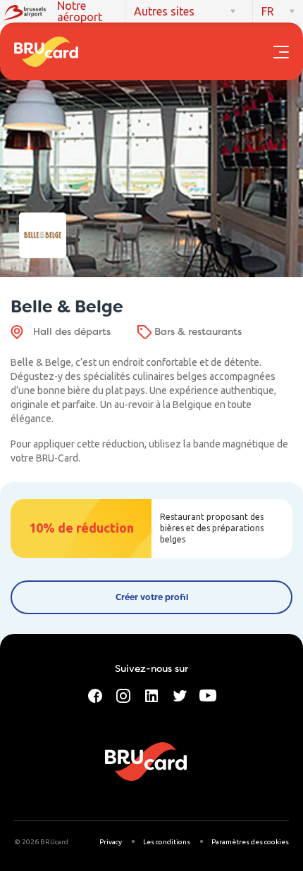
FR (267, 11)
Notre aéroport (79, 11)
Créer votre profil (152, 597)
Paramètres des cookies (250, 842)
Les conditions (166, 842)
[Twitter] (179, 694)
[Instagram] (123, 694)
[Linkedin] (151, 694)
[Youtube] (207, 694)
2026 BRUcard (45, 842)
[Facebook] (95, 694)
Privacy (110, 842)
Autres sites (164, 11)
